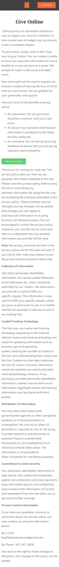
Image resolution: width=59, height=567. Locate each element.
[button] (27, 5)
